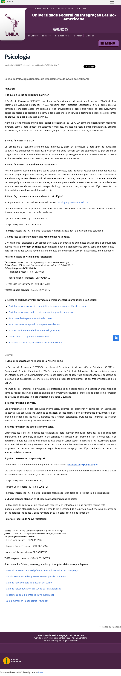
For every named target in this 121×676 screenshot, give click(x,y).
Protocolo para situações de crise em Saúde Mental (36, 342)
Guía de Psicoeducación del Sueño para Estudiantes (33, 588)
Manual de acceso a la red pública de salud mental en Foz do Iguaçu (42, 570)
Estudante (90, 35)
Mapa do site (74, 8)
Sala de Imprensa (63, 35)
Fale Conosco (32, 35)
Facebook (58, 29)
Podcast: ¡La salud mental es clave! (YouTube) (30, 594)
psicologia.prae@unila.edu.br (72, 202)
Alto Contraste (58, 8)
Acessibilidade (41, 8)
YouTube (55, 29)
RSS (84, 8)
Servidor (78, 35)
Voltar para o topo (111, 626)
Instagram (66, 29)
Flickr (62, 29)
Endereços (47, 35)
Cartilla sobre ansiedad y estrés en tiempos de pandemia (36, 576)
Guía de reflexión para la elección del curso (29, 582)
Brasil (10, 1)
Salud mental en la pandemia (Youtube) (27, 600)
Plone (40, 672)
